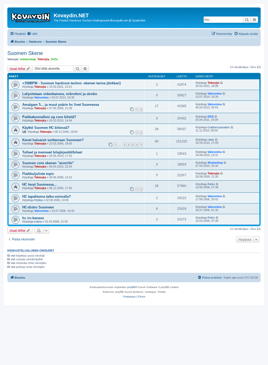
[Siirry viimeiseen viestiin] (222, 82)
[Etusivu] (31, 17)
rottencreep (28, 59)
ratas (211, 139)
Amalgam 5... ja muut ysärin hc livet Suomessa (60, 105)
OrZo (54, 59)
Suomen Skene (25, 53)
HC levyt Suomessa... (39, 184)
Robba (38, 200)
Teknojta (43, 59)
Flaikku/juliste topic (38, 174)
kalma (38, 221)
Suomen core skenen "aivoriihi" (48, 163)
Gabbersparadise (219, 127)
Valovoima (41, 97)
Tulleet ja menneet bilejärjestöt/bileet (52, 152)
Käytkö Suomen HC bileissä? (45, 128)
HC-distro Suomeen (38, 207)
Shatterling (215, 162)
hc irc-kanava (33, 218)
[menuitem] (32, 34)
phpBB (131, 287)
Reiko (211, 184)
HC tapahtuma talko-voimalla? (46, 196)
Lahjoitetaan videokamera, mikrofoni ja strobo (59, 94)
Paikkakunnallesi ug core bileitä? (49, 117)
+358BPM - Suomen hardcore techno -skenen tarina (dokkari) (71, 83)
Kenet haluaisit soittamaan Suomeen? (53, 140)
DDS (211, 116)
